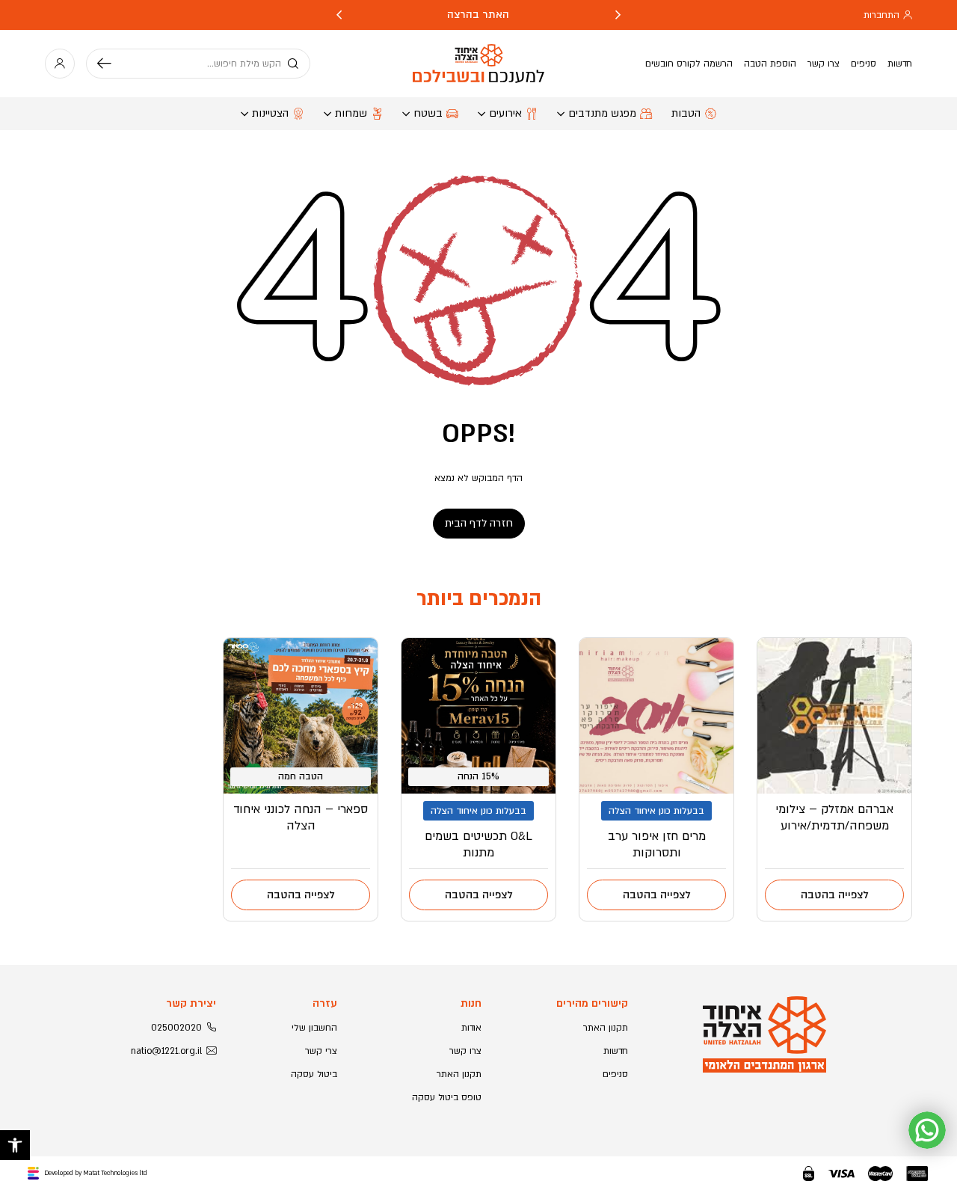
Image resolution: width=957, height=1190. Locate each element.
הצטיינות (270, 113)
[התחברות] (60, 63)
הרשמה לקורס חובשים (689, 64)
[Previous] (618, 14)
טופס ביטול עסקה (446, 1097)
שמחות (351, 113)
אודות (471, 1028)
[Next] (339, 14)
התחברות (881, 15)
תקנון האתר (605, 1028)
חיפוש (110, 63)
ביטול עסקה (314, 1074)
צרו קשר (823, 64)
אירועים (505, 113)
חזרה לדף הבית (479, 523)
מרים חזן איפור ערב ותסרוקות (657, 844)
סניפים (863, 64)
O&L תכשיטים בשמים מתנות (478, 844)
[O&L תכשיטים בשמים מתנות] (478, 716)
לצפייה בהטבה (835, 895)
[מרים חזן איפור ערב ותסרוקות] (656, 716)
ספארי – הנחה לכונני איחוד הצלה (300, 817)
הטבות (686, 113)
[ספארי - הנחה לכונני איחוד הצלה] (300, 716)
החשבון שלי (314, 1028)
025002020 (176, 1028)
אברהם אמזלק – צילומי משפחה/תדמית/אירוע (834, 817)
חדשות (899, 64)
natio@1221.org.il (166, 1051)
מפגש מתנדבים (602, 113)
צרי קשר (321, 1051)
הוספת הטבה (770, 64)
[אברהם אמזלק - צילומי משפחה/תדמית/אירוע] (834, 716)
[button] (15, 1145)
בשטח (428, 113)
